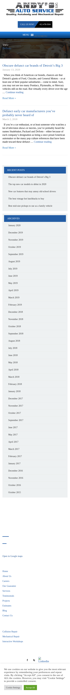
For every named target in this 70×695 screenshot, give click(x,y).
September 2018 (15, 333)
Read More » (9, 98)
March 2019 (13, 297)
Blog (4, 610)
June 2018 (13, 355)
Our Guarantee (9, 586)
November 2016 (15, 478)
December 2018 (15, 312)
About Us (6, 576)
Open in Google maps (12, 556)
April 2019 (13, 290)
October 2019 (14, 247)
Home (5, 571)
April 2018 (13, 369)
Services (6, 591)
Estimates (6, 605)
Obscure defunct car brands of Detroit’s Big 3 (32, 65)
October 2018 (14, 326)
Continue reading (14, 92)
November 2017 (15, 406)
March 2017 (13, 449)
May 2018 (13, 362)
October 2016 (14, 485)
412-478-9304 (45, 24)
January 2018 (14, 391)
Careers (5, 581)
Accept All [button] (30, 687)
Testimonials (8, 596)
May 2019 (13, 283)
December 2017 (15, 398)
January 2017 (14, 463)
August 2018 (14, 341)
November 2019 (15, 240)
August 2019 (14, 261)
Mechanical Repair (11, 636)
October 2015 (14, 492)
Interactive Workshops (12, 641)
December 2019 (15, 232)
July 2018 (12, 348)
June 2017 (13, 427)
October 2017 (14, 413)
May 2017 (13, 434)
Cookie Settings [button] (13, 687)
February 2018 (15, 384)
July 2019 (12, 268)
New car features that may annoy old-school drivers (32, 191)
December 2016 (15, 471)
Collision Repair (9, 631)
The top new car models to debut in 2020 (27, 184)
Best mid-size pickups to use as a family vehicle (30, 206)
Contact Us (7, 615)
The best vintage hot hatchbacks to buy (26, 198)
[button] (40, 36)
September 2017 (15, 420)
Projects (6, 601)
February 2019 (15, 305)
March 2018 (13, 377)
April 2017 (13, 442)
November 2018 (15, 319)
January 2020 (14, 225)
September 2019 (15, 254)
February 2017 (15, 456)
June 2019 (13, 276)
